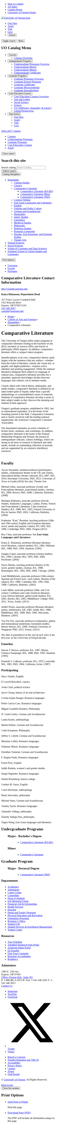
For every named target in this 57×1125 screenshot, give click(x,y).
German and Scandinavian (27, 211)
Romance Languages (24, 231)
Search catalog (8, 167)
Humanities (13, 179)
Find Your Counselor (18, 953)
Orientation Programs (18, 918)
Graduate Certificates (24, 84)
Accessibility (14, 1062)
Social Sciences (15, 245)
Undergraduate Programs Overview (32, 64)
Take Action (14, 114)
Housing (12, 909)
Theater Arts (20, 240)
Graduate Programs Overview (29, 79)
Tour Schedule (15, 942)
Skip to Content (15, 4)
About (11, 1071)
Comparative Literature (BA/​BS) (36, 191)
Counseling (13, 895)
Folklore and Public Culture (28, 208)
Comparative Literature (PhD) (35, 197)
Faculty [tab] (11, 268)
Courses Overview (23, 58)
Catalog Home (15, 9)
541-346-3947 (8, 308)
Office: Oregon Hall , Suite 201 (17, 977)
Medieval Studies (22, 222)
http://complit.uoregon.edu (14, 289)
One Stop (12, 23)
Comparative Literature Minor (35, 194)
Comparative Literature (25, 188)
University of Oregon (14, 1079)
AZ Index (12, 6)
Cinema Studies (22, 182)
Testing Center (15, 929)
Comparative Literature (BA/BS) (36, 842)
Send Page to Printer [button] (18, 1102)
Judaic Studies (21, 217)
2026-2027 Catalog (11, 131)
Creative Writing (22, 200)
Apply (11, 26)
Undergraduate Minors (25, 70)
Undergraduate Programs (20, 61)
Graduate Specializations (26, 90)
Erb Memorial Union (18, 901)
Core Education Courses (20, 93)
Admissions (13, 889)
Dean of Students (16, 898)
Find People (14, 1074)
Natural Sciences (16, 242)
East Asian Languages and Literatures (33, 202)
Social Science (21, 102)
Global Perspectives (24, 111)
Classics (18, 185)
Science (18, 105)
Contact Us (7, 985)
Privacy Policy (15, 1065)
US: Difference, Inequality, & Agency (33, 108)
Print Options (9, 260)
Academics (13, 886)
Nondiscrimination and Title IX (23, 1060)
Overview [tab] (13, 265)
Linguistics (19, 220)
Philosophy (19, 225)
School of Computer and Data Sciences (27, 248)
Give (10, 32)
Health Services (15, 906)
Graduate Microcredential (26, 87)
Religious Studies (22, 228)
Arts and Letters (22, 99)
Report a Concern (16, 1057)
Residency (13, 959)
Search (12, 35)
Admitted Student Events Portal (23, 944)
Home (11, 316)
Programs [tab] (12, 271)
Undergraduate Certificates (27, 72)
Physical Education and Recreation (25, 915)
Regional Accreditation (19, 956)
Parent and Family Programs (22, 912)
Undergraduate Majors (25, 67)
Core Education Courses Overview (31, 96)
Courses (12, 55)
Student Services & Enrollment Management (30, 927)
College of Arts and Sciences (22, 319)
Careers (11, 1068)
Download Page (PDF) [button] (19, 1112)
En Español (13, 950)
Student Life (14, 924)
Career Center (15, 892)
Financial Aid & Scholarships (22, 904)
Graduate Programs (18, 76)
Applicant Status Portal (19, 947)
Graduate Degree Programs (27, 81)
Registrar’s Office (16, 921)
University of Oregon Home (22, 12)
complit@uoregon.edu (12, 311)
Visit (10, 29)
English (18, 205)
